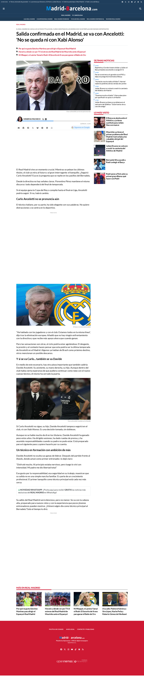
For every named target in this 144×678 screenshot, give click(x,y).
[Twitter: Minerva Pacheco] (43, 119)
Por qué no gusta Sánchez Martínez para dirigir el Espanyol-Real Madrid (47, 48)
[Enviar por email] (18, 128)
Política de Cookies (56, 629)
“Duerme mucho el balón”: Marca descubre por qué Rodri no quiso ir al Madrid (110, 96)
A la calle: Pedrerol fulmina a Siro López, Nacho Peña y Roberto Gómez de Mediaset (114, 611)
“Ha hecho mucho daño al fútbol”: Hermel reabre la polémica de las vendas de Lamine (110, 82)
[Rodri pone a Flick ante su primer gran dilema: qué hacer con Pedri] (99, 178)
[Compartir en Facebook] (28, 128)
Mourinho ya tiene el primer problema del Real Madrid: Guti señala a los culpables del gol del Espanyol (117, 137)
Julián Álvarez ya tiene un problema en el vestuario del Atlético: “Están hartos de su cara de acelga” (110, 104)
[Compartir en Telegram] (42, 128)
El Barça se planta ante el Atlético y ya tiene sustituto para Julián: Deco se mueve (116, 121)
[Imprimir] (23, 128)
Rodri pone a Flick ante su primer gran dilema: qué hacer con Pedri (117, 176)
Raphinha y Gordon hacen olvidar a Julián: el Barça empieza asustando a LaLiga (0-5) (111, 68)
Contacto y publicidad (85, 629)
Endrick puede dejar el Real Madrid (73, 2)
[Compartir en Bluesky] (37, 128)
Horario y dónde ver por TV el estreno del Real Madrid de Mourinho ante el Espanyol (52, 51)
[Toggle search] (140, 9)
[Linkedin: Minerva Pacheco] (45, 119)
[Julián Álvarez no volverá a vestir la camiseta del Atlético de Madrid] (99, 150)
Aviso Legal (70, 629)
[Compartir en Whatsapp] (51, 128)
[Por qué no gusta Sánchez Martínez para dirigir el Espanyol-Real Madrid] (29, 599)
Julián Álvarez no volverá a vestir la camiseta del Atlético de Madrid (111, 89)
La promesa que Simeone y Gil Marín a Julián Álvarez (45, 2)
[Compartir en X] (32, 128)
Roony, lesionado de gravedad (19, 2)
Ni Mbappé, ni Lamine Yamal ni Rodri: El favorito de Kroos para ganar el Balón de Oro (52, 55)
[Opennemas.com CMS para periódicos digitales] (72, 663)
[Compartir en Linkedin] (47, 128)
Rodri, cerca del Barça (92, 2)
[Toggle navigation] (4, 9)
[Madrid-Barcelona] (72, 9)
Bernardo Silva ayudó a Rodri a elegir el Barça (116, 161)
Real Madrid (20, 24)
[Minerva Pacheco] (20, 119)
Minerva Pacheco (32, 119)
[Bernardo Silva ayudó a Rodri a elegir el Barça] (99, 164)
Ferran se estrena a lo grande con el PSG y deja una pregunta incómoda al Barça (110, 75)
